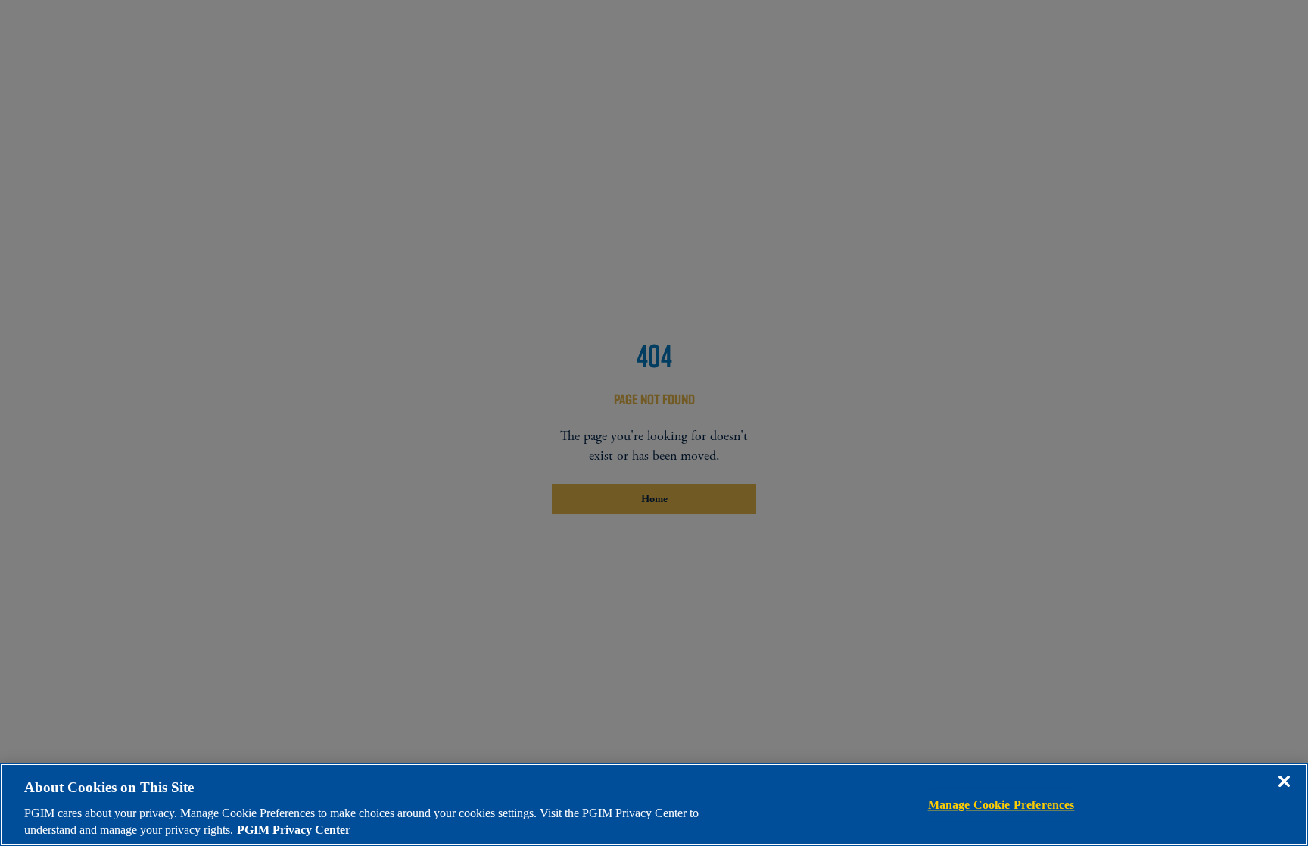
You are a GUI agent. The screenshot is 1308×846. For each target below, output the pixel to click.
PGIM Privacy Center (293, 829)
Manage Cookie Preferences (1001, 804)
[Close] (1283, 792)
